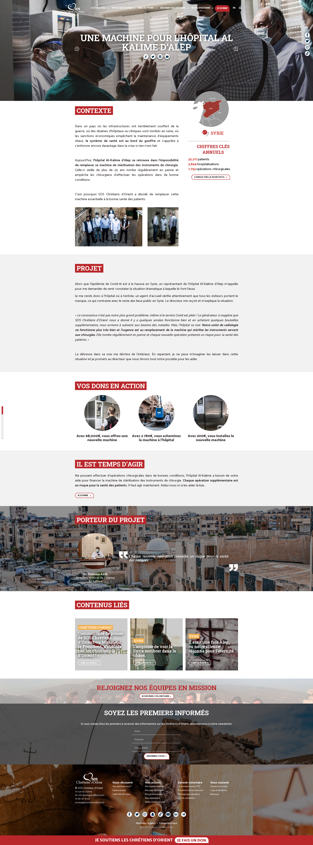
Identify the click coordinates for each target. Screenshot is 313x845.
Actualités (98, 8)
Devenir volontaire (172, 8)
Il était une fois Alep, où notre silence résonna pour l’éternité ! (211, 648)
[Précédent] (115, 49)
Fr (234, 8)
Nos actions (146, 8)
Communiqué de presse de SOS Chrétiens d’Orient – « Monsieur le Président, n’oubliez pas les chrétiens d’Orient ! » (100, 644)
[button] (240, 8)
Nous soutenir (201, 8)
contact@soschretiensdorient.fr (89, 803)
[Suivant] (197, 49)
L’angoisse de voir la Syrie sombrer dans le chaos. (154, 651)
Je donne (222, 8)
